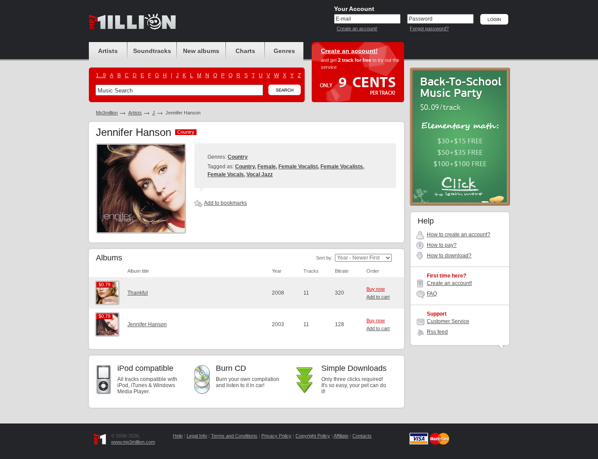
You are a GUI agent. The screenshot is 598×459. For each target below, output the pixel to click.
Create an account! (357, 28)
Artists (135, 112)
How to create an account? (458, 234)
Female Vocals (226, 174)
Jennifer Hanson (147, 324)
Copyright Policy (312, 435)
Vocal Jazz (259, 174)
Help (178, 435)
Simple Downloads (354, 368)
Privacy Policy (276, 435)
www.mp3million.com (133, 442)
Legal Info (196, 435)
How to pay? (442, 245)
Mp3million (107, 112)
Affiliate (341, 435)
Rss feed (437, 332)
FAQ (432, 294)
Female (266, 167)
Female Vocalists (341, 167)
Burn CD (231, 368)
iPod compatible (145, 368)
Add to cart (378, 296)
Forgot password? (429, 28)
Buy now (375, 289)
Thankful (137, 293)
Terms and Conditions (234, 435)
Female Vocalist (298, 167)
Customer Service (448, 321)
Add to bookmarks (225, 203)
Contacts (362, 435)
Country (238, 157)
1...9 (101, 75)
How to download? (449, 256)
